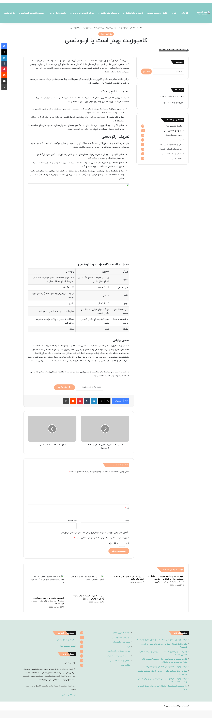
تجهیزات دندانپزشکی (134, 13)
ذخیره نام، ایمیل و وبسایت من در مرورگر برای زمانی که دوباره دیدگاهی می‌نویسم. (94, 532)
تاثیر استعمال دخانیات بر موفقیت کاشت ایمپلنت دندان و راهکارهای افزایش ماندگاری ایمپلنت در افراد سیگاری (166, 579)
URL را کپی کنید (65, 387)
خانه (183, 13)
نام (127, 508)
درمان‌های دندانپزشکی (109, 13)
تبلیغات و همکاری (68, 695)
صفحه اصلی (135, 27)
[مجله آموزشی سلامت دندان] (201, 13)
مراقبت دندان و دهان (57, 13)
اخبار (175, 13)
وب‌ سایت (72, 520)
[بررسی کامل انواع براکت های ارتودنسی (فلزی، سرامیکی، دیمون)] (86, 584)
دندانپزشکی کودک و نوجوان (82, 13)
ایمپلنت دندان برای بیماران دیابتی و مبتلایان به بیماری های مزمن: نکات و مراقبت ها (47, 601)
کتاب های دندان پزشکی (66, 639)
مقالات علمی (9, 13)
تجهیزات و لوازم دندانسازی (173, 102)
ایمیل (126, 520)
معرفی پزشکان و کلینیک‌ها (32, 13)
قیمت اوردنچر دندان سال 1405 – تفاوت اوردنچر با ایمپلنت (162, 639)
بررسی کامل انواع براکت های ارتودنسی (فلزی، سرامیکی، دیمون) (87, 597)
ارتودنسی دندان (103, 27)
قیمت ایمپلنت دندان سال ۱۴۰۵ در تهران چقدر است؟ (164, 666)
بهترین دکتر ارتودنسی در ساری (172, 96)
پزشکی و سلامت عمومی (157, 13)
